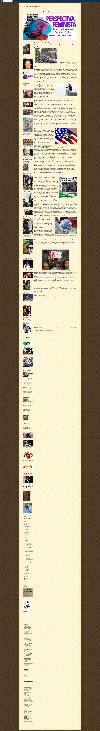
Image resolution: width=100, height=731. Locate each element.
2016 (25, 524)
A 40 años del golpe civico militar (29, 546)
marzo (26, 540)
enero (26, 573)
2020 (25, 520)
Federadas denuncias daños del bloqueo (27, 628)
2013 (25, 578)
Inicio (57, 327)
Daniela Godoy (25, 586)
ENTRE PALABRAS (28, 663)
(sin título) (25, 387)
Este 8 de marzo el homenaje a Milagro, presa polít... (28, 564)
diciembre (27, 526)
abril (26, 538)
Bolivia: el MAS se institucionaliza (27, 655)
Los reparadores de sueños (27, 646)
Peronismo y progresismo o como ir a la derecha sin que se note (28, 634)
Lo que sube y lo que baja (27, 674)
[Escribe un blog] (55, 287)
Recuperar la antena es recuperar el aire (27, 489)
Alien (25, 694)
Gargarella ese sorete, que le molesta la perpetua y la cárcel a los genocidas (28, 710)
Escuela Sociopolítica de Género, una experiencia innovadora (27, 473)
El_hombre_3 (27, 631)
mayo (26, 537)
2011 (25, 581)
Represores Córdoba (28, 667)
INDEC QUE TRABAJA (26, 684)
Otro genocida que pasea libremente (28, 668)
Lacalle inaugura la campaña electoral (27, 640)
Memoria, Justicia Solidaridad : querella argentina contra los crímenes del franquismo (28, 699)
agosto (26, 532)
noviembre (27, 527)
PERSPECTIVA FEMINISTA (26, 85)
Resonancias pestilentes (30, 416)
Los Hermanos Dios (28, 649)
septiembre (27, 531)
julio (26, 534)
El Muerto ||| (26, 638)
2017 (25, 523)
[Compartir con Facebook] (59, 287)
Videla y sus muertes (27, 705)
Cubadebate (26, 626)
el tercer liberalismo (28, 721)
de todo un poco (27, 658)
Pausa (25, 650)
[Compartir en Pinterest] (60, 287)
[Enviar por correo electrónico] (54, 287)
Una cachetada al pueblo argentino (28, 549)
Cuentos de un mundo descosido (28, 644)
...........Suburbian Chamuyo (27, 715)
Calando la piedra (31, 6)
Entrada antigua (73, 327)
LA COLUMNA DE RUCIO (28, 672)
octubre (26, 529)
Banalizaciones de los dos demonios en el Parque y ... (29, 543)
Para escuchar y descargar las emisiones (28, 680)
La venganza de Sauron (27, 692)
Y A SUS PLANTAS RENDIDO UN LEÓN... (28, 718)
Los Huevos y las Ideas (28, 653)
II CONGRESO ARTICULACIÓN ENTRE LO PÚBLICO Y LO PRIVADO (28, 687)
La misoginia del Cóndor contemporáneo (27, 255)
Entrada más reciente (38, 327)
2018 (25, 521)
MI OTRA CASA (27, 664)
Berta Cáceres (27, 567)
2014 (25, 576)
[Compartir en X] (57, 287)
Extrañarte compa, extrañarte (27, 660)
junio (26, 535)
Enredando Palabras (28, 704)
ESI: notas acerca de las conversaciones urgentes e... (29, 559)
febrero (26, 572)
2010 (25, 583)
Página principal (26, 83)
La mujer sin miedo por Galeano (30, 374)
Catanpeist (26, 708)
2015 (25, 575)
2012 (25, 579)
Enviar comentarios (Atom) (46, 330)
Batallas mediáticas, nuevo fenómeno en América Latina (28, 462)
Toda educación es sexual (27, 678)
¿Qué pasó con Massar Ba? (28, 556)
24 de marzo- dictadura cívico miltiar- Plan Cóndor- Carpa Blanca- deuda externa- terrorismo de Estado (57, 288)
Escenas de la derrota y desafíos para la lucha (29, 553)
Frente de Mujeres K (28, 697)
